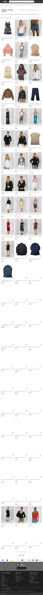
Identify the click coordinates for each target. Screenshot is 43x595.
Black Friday (31, 579)
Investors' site (17, 579)
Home (2, 7)
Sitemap (2, 582)
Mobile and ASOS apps (33, 574)
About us (16, 574)
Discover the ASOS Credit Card (34, 582)
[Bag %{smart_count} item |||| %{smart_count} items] (41, 1)
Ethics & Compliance (4, 585)
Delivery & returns (4, 577)
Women (6, 7)
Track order (3, 576)
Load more (21, 555)
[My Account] (36, 1)
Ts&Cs (36, 593)
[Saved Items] (39, 1)
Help (2, 574)
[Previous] (18, 10)
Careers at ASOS (18, 576)
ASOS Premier (3, 579)
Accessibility (40, 593)
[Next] (40, 10)
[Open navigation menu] (1, 1)
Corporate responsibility (19, 577)
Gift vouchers (32, 576)
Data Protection (3, 584)
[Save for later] (13, 35)
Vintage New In (23, 9)
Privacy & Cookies (32, 593)
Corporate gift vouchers (33, 577)
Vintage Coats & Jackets (31, 9)
